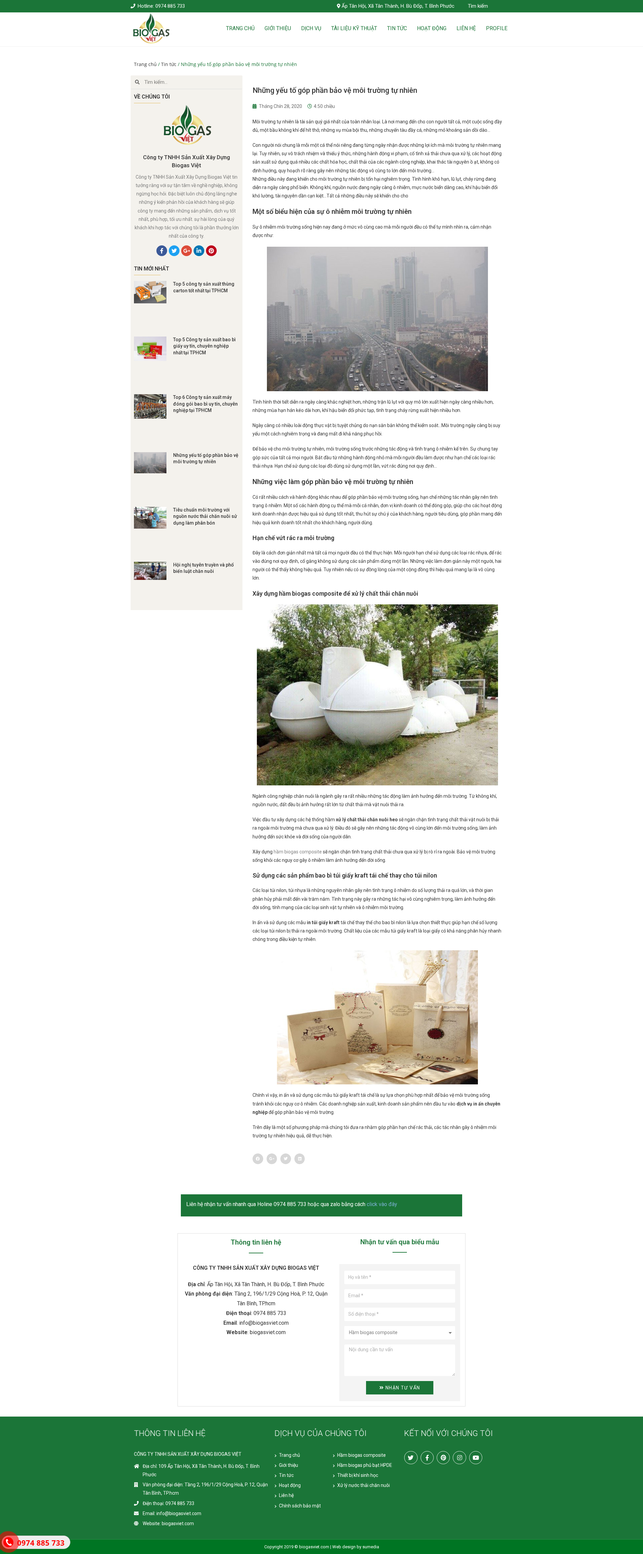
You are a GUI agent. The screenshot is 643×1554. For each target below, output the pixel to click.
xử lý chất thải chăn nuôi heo (367, 819)
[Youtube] (475, 1457)
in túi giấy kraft (323, 922)
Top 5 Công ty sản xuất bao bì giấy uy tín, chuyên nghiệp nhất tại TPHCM (204, 346)
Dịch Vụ (311, 28)
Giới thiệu (278, 28)
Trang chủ (240, 28)
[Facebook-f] (427, 1457)
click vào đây (382, 1204)
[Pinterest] (443, 1457)
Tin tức (397, 28)
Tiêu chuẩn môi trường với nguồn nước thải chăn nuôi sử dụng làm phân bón (205, 516)
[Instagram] (459, 1457)
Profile (496, 28)
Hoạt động (431, 28)
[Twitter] (410, 1457)
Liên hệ (466, 28)
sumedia (370, 1546)
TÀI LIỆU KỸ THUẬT (354, 28)
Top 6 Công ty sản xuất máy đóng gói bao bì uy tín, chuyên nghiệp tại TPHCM (205, 404)
